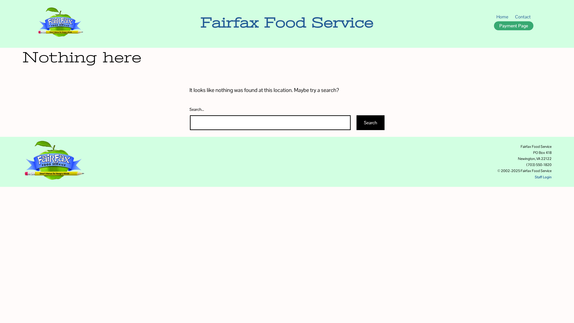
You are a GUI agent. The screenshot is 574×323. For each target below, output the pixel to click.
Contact (523, 17)
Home (502, 17)
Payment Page (513, 26)
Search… (196, 109)
